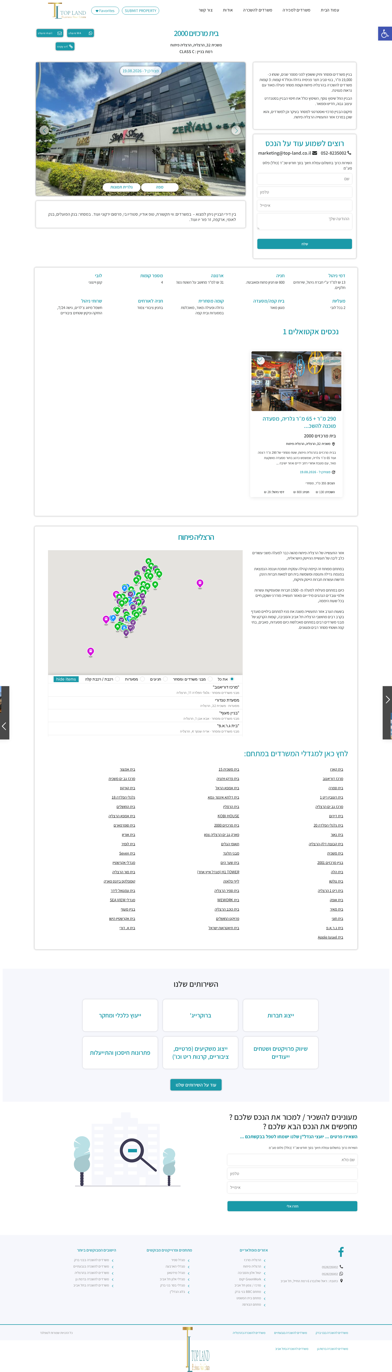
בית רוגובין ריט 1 (331, 797)
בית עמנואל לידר (123, 890)
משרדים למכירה (296, 10)
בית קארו (336, 769)
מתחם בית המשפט (249, 1298)
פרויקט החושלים (227, 918)
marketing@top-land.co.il (285, 153)
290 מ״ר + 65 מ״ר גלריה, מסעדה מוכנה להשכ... (299, 422)
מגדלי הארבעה (175, 1266)
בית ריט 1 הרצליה (330, 890)
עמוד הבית (330, 10)
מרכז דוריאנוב (333, 778)
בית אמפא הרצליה (122, 815)
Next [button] (236, 130)
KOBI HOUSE (228, 815)
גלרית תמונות (121, 187)
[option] (140, 130)
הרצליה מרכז (252, 1260)
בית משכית (335, 853)
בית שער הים (230, 862)
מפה (159, 187)
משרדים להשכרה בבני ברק (91, 1260)
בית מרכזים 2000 (320, 436)
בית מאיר (336, 909)
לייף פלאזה (231, 881)
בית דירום (336, 815)
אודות (228, 10)
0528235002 (330, 1267)
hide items (66, 679)
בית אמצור (127, 769)
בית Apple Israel (330, 937)
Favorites (106, 10)
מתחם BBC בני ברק (248, 1291)
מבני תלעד (231, 853)
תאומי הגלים (230, 843)
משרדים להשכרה (257, 10)
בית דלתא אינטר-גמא (223, 797)
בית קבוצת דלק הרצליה (326, 843)
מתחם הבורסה (251, 1304)
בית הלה (337, 871)
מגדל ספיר (178, 1260)
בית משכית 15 (229, 769)
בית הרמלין (231, 806)
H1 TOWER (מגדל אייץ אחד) (218, 871)
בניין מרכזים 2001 (330, 862)
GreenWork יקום (250, 1279)
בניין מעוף (128, 909)
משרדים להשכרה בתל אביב (91, 1285)
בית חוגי (337, 918)
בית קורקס (127, 787)
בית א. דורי (127, 927)
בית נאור (337, 834)
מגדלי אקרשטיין (124, 862)
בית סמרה (336, 787)
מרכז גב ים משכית (122, 778)
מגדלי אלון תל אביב (172, 1279)
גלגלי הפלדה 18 (123, 797)
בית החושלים (126, 806)
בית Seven (127, 853)
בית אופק (336, 899)
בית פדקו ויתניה (228, 778)
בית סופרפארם (124, 825)
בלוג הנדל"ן (177, 1291)
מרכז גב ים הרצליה (329, 806)
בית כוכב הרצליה (227, 909)
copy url (62, 46)
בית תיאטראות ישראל (224, 927)
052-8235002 (334, 153)
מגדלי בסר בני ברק (172, 1285)
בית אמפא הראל (227, 787)
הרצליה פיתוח (180, 44)
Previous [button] (44, 130)
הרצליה (199, 44)
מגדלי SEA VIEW (122, 899)
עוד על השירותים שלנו (196, 1085)
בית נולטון (336, 881)
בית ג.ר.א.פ (334, 927)
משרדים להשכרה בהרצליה (92, 1272)
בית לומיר (128, 843)
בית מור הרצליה (123, 871)
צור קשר (206, 10)
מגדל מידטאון (176, 1272)
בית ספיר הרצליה (226, 890)
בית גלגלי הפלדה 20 (328, 825)
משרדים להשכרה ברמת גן (92, 1279)
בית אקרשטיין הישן (122, 918)
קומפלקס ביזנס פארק (119, 881)
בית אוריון (128, 834)
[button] (385, 34)
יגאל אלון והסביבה (249, 1272)
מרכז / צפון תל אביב (247, 1285)
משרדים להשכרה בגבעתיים (91, 1266)
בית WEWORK (228, 899)
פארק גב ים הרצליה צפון (221, 834)
